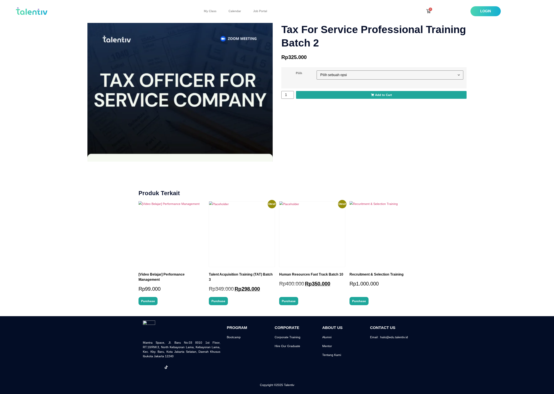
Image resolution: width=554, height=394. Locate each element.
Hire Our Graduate (287, 346)
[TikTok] (166, 367)
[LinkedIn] (175, 367)
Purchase (148, 301)
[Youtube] (185, 367)
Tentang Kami (331, 355)
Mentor (327, 346)
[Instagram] (156, 367)
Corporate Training (287, 337)
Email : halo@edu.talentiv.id (389, 337)
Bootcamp (234, 337)
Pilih (299, 73)
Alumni (327, 337)
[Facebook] (147, 367)
